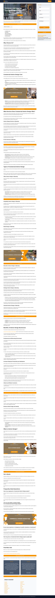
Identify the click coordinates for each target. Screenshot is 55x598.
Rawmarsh (5, 590)
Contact (50, 1)
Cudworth (5, 553)
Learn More (20, 199)
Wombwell (11, 553)
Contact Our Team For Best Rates (20, 316)
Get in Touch (20, 263)
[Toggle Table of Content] (11, 27)
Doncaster (21, 586)
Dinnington (21, 590)
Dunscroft (21, 592)
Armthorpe (21, 591)
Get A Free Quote (20, 576)
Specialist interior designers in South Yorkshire (10, 331)
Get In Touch (44, 32)
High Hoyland (14, 553)
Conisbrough (22, 581)
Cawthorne (7, 553)
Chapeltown (18, 553)
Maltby (21, 587)
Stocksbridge (6, 589)
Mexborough (6, 591)
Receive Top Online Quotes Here (20, 555)
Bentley (21, 585)
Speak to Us (20, 144)
